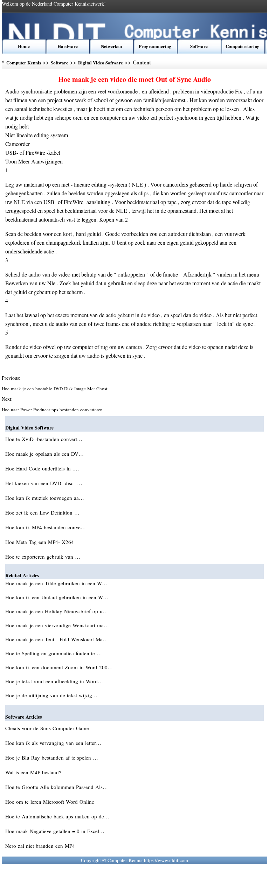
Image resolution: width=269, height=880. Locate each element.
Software (199, 46)
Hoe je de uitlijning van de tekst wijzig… (51, 695)
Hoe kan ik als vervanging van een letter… (53, 742)
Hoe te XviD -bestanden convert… (43, 438)
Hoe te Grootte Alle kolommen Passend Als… (56, 786)
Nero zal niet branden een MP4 (41, 845)
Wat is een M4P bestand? (34, 772)
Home (24, 46)
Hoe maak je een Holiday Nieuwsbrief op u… (56, 611)
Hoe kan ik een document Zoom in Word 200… (59, 667)
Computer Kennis (23, 62)
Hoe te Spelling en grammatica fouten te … (53, 653)
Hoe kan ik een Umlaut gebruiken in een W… (56, 597)
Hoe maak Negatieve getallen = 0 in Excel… (54, 830)
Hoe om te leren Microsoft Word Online (50, 801)
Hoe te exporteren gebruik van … (42, 556)
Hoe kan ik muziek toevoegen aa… (44, 497)
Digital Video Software (100, 62)
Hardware (67, 46)
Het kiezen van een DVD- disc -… (43, 483)
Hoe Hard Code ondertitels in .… (42, 468)
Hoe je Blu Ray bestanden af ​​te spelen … (51, 757)
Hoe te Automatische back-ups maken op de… (57, 816)
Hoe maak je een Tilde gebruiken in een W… (56, 583)
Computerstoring (243, 46)
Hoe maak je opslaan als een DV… (44, 453)
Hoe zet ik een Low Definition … (42, 512)
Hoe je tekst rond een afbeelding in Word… (54, 681)
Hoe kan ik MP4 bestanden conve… (45, 527)
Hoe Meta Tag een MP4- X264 (40, 541)
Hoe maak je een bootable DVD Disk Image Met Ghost (55, 388)
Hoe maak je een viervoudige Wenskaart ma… (57, 625)
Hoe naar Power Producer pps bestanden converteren (53, 409)
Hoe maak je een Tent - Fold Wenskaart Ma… (56, 639)
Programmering (155, 46)
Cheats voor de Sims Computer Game (48, 728)
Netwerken (111, 46)
